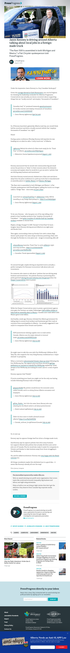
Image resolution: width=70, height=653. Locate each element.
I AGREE (61, 647)
